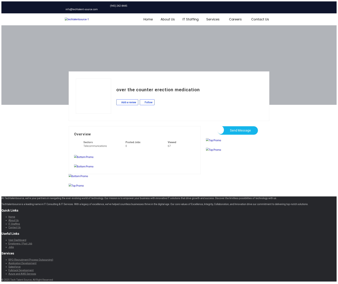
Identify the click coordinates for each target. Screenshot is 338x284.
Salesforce (14, 266)
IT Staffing (191, 19)
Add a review (128, 102)
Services (213, 19)
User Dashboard (17, 240)
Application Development (22, 263)
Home (148, 19)
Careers (235, 19)
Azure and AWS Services (22, 273)
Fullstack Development (21, 270)
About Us (168, 19)
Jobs (11, 247)
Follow (148, 102)
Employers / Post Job (20, 243)
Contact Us (260, 19)
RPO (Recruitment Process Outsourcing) (30, 259)
